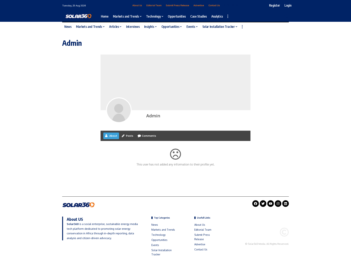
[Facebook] (224, 5)
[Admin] (119, 110)
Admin (153, 115)
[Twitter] (228, 5)
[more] (227, 16)
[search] (286, 16)
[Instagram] (233, 5)
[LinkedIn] (237, 5)
